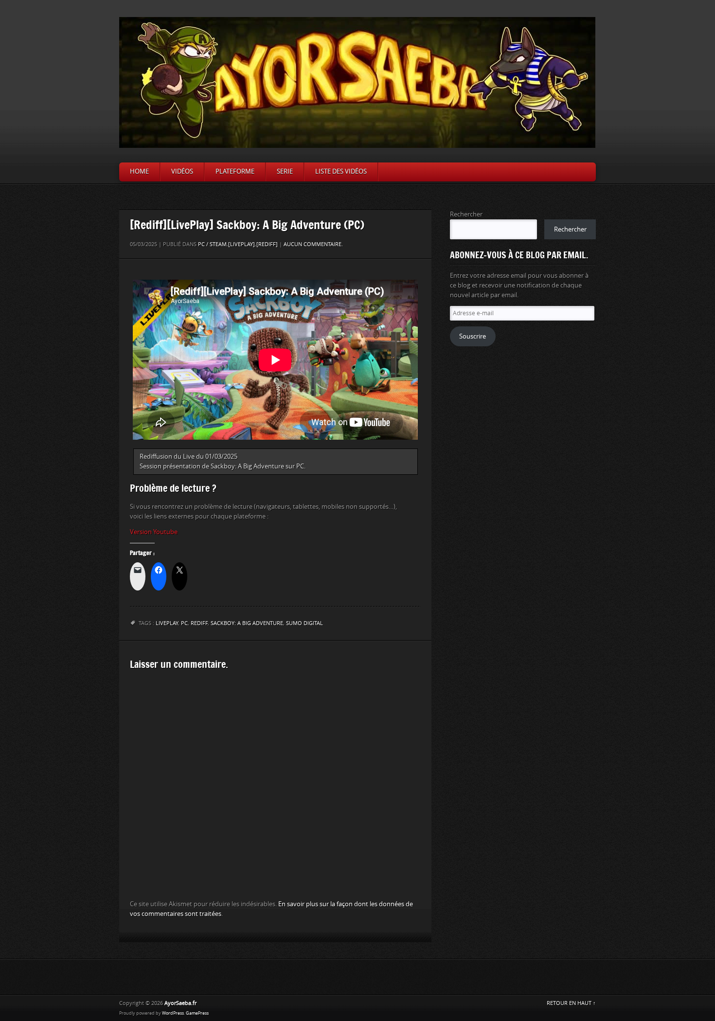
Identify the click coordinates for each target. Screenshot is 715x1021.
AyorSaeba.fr (180, 1003)
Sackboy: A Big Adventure (247, 623)
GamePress (197, 1013)
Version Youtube (154, 532)
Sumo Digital (304, 623)
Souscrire (472, 336)
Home (139, 171)
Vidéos (182, 171)
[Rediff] (267, 244)
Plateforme (234, 171)
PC (184, 623)
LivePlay (167, 623)
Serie (285, 171)
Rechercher (466, 214)
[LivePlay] (241, 244)
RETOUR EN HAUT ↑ (571, 1003)
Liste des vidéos (341, 171)
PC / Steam (212, 244)
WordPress (173, 1013)
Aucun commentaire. (313, 244)
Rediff (199, 623)
